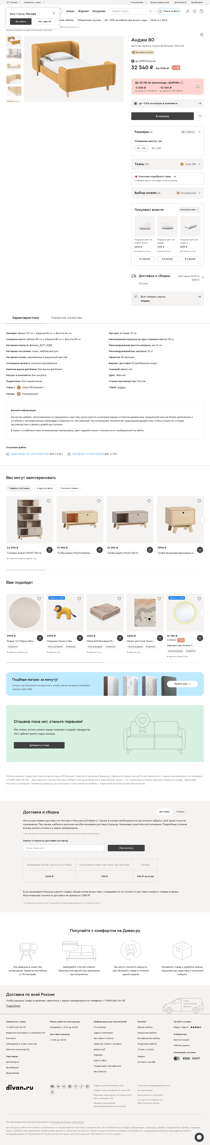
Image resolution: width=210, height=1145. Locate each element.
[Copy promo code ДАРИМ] (197, 86)
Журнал (83, 11)
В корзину (162, 116)
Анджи (122, 387)
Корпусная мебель (147, 1033)
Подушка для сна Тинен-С (189, 241)
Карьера (98, 1055)
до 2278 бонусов (145, 61)
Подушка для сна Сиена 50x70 (143, 241)
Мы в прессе (100, 1072)
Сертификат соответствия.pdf (88, 454)
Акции (70, 11)
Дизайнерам (12, 1068)
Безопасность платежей (150, 1095)
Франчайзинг (12, 1073)
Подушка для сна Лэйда (166, 241)
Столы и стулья (146, 1049)
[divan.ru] (19, 1087)
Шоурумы (99, 11)
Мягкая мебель (145, 1027)
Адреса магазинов (103, 1033)
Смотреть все (187, 210)
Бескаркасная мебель (149, 1038)
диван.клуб (99, 1049)
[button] (187, 11)
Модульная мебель (147, 1044)
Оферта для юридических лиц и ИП (112, 1090)
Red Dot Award (181, 1040)
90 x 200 (156, 148)
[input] (132, 11)
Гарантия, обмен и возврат (107, 1044)
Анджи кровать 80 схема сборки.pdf (30, 454)
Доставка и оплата (103, 1038)
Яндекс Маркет (181, 1027)
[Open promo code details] (182, 82)
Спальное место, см (148, 141)
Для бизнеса (12, 1062)
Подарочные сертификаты (107, 1066)
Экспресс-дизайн (146, 1062)
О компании (100, 1027)
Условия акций (145, 1090)
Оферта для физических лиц (108, 1086)
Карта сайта (100, 1060)
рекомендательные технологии (68, 1122)
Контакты (11, 1038)
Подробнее (13, 1006)
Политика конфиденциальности (154, 1086)
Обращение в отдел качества (21, 1044)
